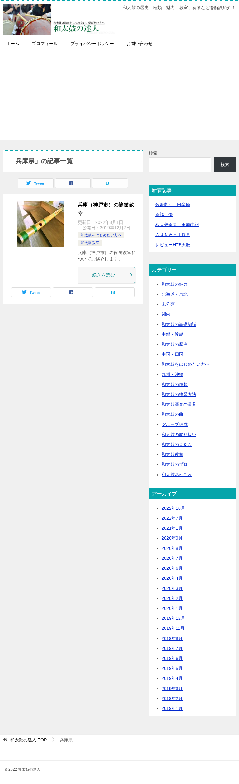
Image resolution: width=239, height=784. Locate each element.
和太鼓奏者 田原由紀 (177, 224)
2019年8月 (172, 638)
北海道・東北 (175, 294)
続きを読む (103, 274)
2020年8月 (172, 548)
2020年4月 (172, 578)
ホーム (12, 43)
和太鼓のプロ (175, 464)
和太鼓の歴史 (175, 344)
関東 (166, 314)
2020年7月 (172, 558)
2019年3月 (172, 688)
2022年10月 (173, 508)
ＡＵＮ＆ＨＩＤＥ (172, 234)
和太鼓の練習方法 (179, 394)
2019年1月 (172, 708)
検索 (153, 153)
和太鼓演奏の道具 (179, 404)
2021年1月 (172, 528)
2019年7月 (172, 648)
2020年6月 (172, 568)
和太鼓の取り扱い (179, 434)
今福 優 (164, 214)
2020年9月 (172, 538)
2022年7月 (172, 518)
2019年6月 (172, 658)
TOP (28, 739)
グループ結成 (175, 424)
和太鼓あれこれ (177, 474)
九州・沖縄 (172, 374)
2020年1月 (172, 608)
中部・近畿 (172, 334)
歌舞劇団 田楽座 (172, 204)
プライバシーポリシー (92, 43)
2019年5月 (172, 668)
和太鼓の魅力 (175, 284)
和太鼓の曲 (172, 414)
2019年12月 (173, 618)
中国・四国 (172, 354)
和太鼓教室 (90, 243)
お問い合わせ (139, 43)
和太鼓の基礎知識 (179, 324)
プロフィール (45, 43)
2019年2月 (172, 698)
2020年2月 (172, 598)
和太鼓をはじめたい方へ (101, 235)
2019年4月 (172, 678)
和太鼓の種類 (175, 384)
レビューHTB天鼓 (172, 244)
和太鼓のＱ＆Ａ (177, 444)
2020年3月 (172, 588)
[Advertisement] (119, 96)
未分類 (168, 304)
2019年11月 (173, 628)
